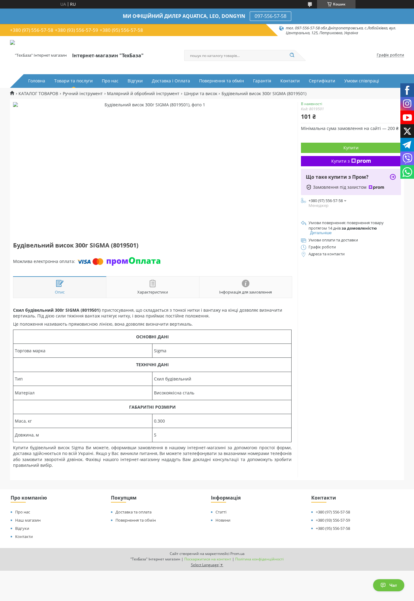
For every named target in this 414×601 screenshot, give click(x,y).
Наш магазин (28, 520)
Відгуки (135, 81)
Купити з (340, 161)
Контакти (290, 81)
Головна (36, 81)
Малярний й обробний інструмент (143, 93)
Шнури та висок (200, 93)
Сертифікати (322, 81)
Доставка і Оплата (171, 81)
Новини (222, 520)
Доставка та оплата (133, 512)
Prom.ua (237, 553)
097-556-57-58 (270, 16)
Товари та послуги (73, 81)
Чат (393, 585)
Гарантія (262, 81)
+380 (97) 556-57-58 (333, 512)
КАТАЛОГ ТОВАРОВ (38, 93)
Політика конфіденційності (259, 559)
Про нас (110, 81)
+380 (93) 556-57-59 (333, 520)
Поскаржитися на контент (207, 559)
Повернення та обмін (221, 81)
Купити (351, 148)
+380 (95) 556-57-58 (333, 528)
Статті (220, 512)
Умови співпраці (361, 81)
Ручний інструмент (83, 93)
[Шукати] (292, 55)
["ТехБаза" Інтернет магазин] (38, 55)
